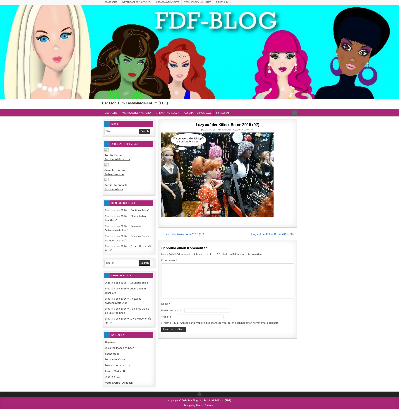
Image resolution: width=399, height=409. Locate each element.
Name (165, 303)
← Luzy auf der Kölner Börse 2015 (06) (181, 234)
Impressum (222, 2)
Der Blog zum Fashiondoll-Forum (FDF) (135, 103)
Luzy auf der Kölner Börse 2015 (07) (227, 124)
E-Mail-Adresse (171, 310)
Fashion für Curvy (114, 359)
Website (166, 316)
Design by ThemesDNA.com (199, 405)
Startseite (111, 2)
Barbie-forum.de (114, 174)
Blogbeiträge (111, 353)
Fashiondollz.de (113, 189)
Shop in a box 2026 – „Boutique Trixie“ (126, 210)
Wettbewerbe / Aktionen (136, 2)
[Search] (294, 113)
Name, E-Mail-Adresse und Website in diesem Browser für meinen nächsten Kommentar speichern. (221, 322)
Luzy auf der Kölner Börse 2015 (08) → (274, 234)
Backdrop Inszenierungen (119, 347)
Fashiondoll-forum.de (117, 159)
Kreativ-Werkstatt (167, 2)
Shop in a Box (112, 376)
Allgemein (110, 342)
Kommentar (169, 260)
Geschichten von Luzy (197, 2)
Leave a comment (244, 130)
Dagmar (207, 130)
